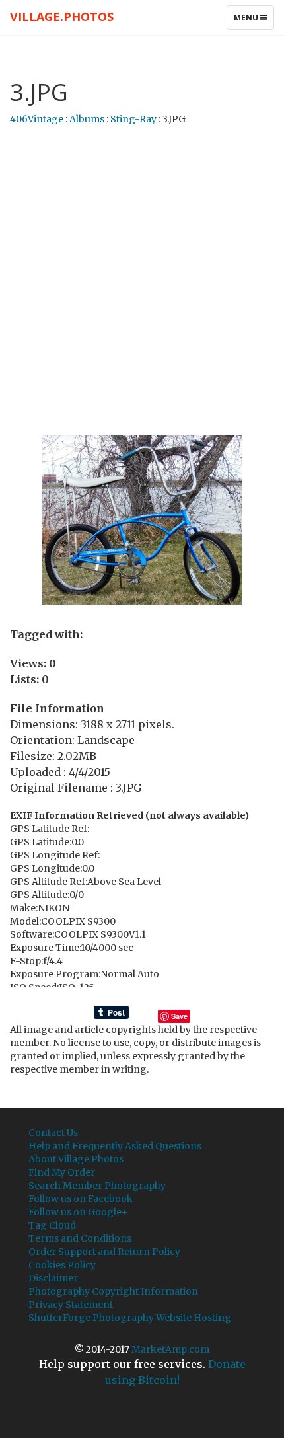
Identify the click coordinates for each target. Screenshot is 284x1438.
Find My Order (61, 1172)
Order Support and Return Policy (104, 1252)
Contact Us (53, 1133)
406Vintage (36, 119)
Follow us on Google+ (78, 1212)
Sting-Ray (133, 119)
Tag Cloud (52, 1225)
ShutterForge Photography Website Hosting (129, 1318)
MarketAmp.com (170, 1349)
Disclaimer (53, 1278)
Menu (253, 20)
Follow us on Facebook (80, 1199)
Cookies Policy (62, 1265)
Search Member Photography (97, 1186)
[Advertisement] (142, 281)
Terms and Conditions (79, 1238)
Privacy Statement (70, 1304)
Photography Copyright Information (113, 1291)
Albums (86, 119)
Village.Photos (62, 16)
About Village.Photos (76, 1159)
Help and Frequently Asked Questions (114, 1146)
